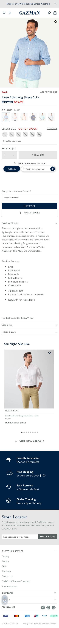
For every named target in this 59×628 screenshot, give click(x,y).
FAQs (4, 566)
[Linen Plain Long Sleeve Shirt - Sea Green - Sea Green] (42, 117)
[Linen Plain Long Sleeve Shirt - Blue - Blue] (6, 117)
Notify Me (29, 205)
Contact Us (7, 576)
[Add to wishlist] (49, 353)
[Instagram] (49, 607)
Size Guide (52, 129)
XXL (32, 134)
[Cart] (54, 12)
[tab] (24, 85)
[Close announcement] (55, 3)
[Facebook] (43, 607)
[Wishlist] (49, 12)
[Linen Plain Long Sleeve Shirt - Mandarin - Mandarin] (24, 117)
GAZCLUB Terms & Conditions (16, 581)
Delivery (5, 556)
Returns (5, 561)
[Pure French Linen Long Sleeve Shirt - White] (29, 379)
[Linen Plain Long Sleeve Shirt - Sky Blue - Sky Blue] (51, 117)
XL (25, 134)
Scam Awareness (9, 586)
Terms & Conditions (41, 623)
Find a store (47, 536)
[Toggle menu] (4, 13)
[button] (29, 551)
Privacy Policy (28, 623)
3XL (39, 134)
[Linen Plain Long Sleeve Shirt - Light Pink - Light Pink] (15, 117)
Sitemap (53, 623)
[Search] (9, 12)
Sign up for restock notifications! (16, 191)
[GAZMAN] (29, 13)
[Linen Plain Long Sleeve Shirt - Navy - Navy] (33, 117)
